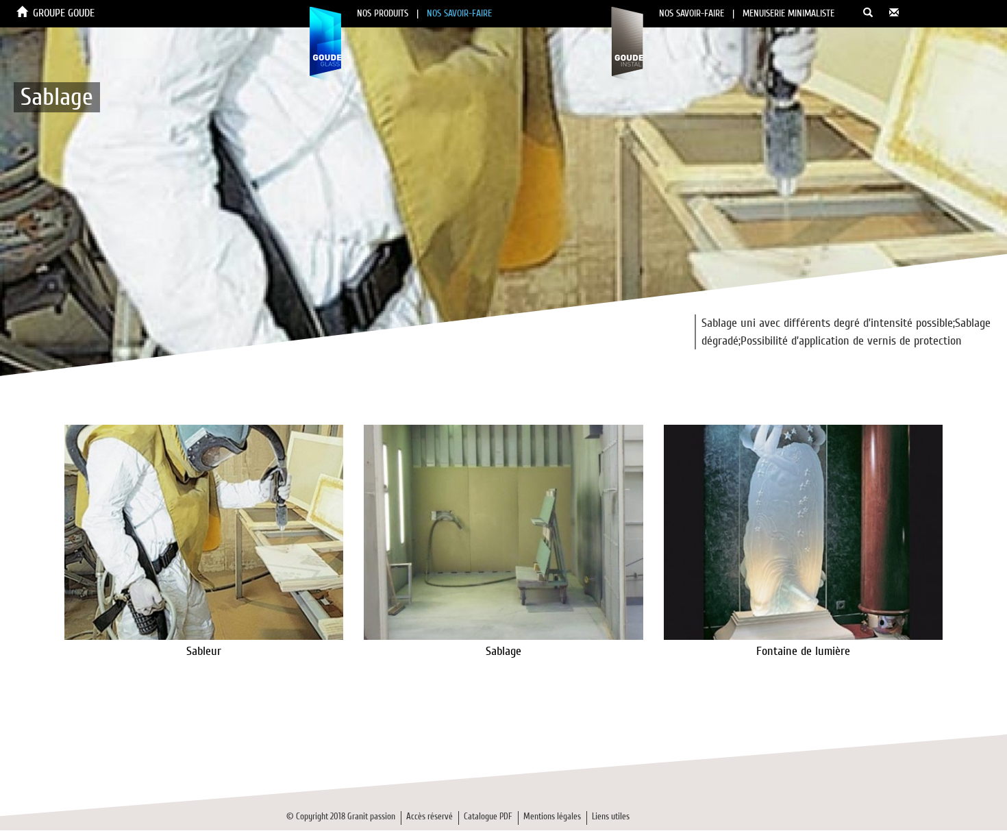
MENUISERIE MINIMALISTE (788, 13)
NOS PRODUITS (382, 13)
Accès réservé (429, 816)
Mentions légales (552, 816)
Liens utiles (611, 816)
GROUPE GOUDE (64, 13)
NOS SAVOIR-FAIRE (459, 13)
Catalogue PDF (488, 816)
